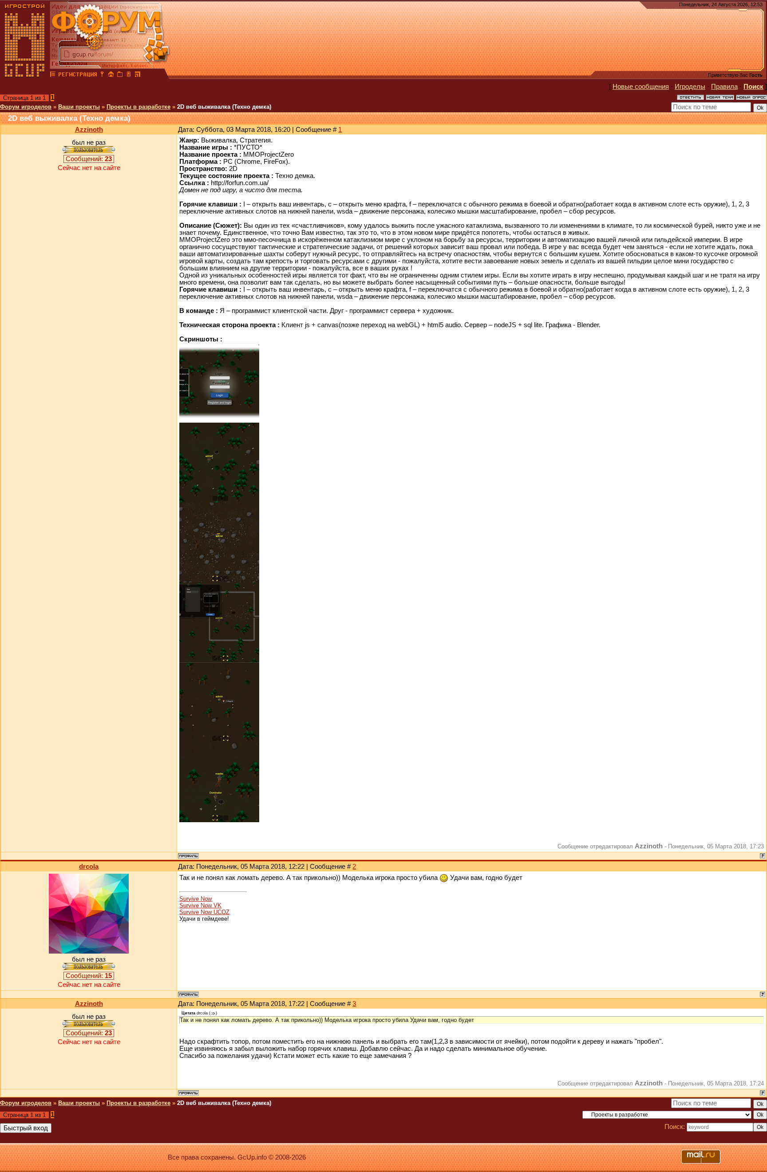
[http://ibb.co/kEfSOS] (219, 500)
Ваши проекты (79, 106)
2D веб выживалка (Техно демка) (224, 106)
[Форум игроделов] (52, 75)
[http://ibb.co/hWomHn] (219, 580)
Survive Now (195, 898)
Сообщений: (89, 158)
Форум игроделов (25, 106)
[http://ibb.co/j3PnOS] (219, 820)
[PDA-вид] (128, 75)
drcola (89, 866)
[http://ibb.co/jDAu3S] (219, 420)
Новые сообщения (641, 86)
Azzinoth (89, 129)
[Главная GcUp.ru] (24, 75)
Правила (724, 86)
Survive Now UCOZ (204, 912)
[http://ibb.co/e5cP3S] (219, 740)
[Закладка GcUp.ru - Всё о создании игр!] (119, 75)
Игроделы (690, 86)
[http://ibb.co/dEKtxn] (219, 660)
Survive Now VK (200, 905)
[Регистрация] (77, 75)
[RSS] (137, 75)
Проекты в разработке (138, 106)
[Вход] (102, 75)
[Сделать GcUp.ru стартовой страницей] (111, 75)
